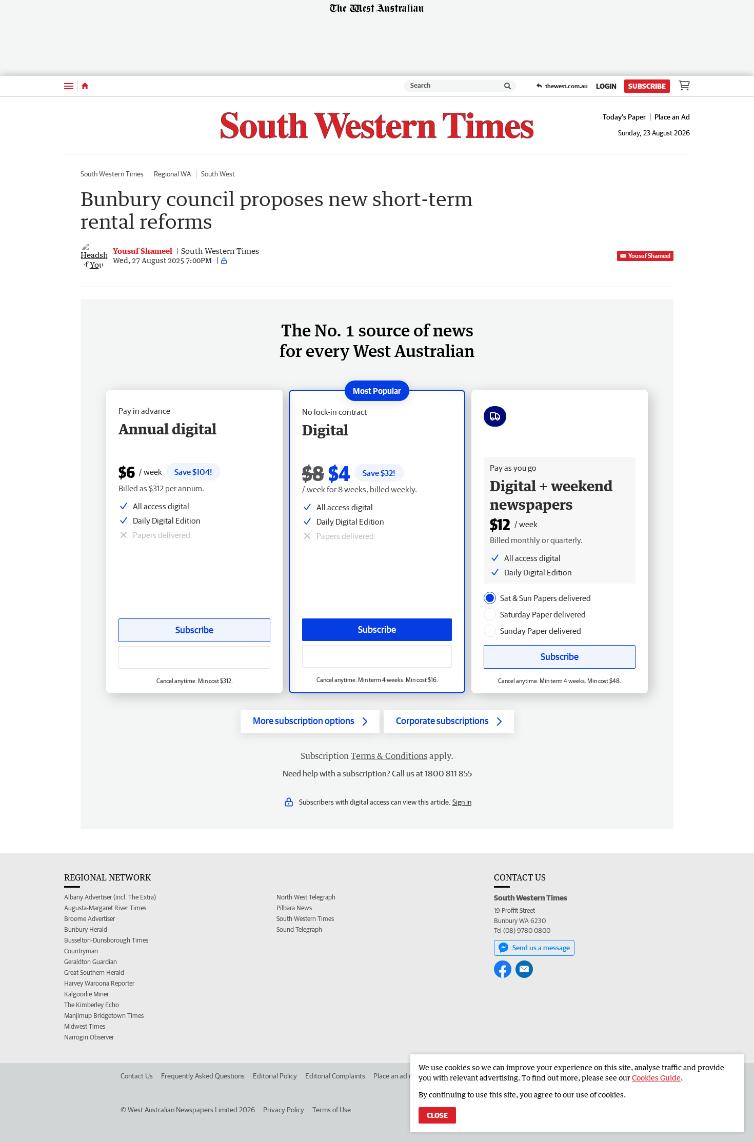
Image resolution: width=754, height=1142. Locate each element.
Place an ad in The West (408, 1076)
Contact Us (137, 1076)
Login (606, 86)
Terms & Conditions (389, 756)
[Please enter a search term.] (507, 86)
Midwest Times (84, 1026)
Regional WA (172, 174)
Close (437, 1115)
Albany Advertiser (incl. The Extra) (110, 897)
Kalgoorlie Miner (86, 994)
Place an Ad (672, 117)
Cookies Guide (656, 1077)
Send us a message (541, 948)
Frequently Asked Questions (203, 1076)
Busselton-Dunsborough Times (106, 940)
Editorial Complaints (335, 1076)
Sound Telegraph (299, 929)
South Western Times (112, 174)
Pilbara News (294, 908)
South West (218, 174)
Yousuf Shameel (649, 255)
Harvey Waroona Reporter (99, 983)
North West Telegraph (305, 897)
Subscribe (647, 86)
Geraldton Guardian (90, 962)
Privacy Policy (283, 1110)
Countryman (81, 951)
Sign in (461, 802)
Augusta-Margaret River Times (105, 908)
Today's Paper (624, 117)
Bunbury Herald (85, 929)
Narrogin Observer (89, 1037)
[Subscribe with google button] (377, 656)
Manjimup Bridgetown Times (104, 1015)
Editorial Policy (275, 1076)
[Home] (84, 86)
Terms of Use (331, 1110)
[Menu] (68, 86)
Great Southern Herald (94, 972)
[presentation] (490, 598)
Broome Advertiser (89, 919)
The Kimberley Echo (91, 1005)
